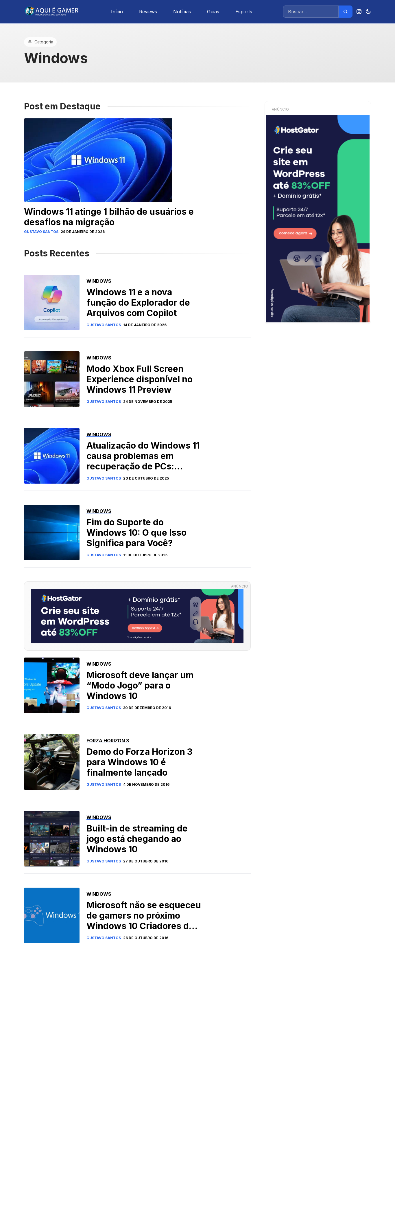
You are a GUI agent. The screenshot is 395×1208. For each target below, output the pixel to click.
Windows (98, 281)
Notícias (182, 11)
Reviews (148, 11)
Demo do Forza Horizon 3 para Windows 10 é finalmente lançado (139, 762)
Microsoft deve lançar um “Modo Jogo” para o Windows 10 (139, 685)
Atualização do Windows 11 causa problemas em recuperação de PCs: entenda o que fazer (143, 461)
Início (117, 11)
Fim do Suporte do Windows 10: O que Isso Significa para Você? (136, 532)
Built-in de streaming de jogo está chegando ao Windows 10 (137, 838)
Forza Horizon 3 (107, 740)
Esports (243, 11)
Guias (213, 11)
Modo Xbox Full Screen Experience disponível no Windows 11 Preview (139, 379)
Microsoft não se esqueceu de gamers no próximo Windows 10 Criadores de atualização (143, 920)
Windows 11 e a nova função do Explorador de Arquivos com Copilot (138, 302)
